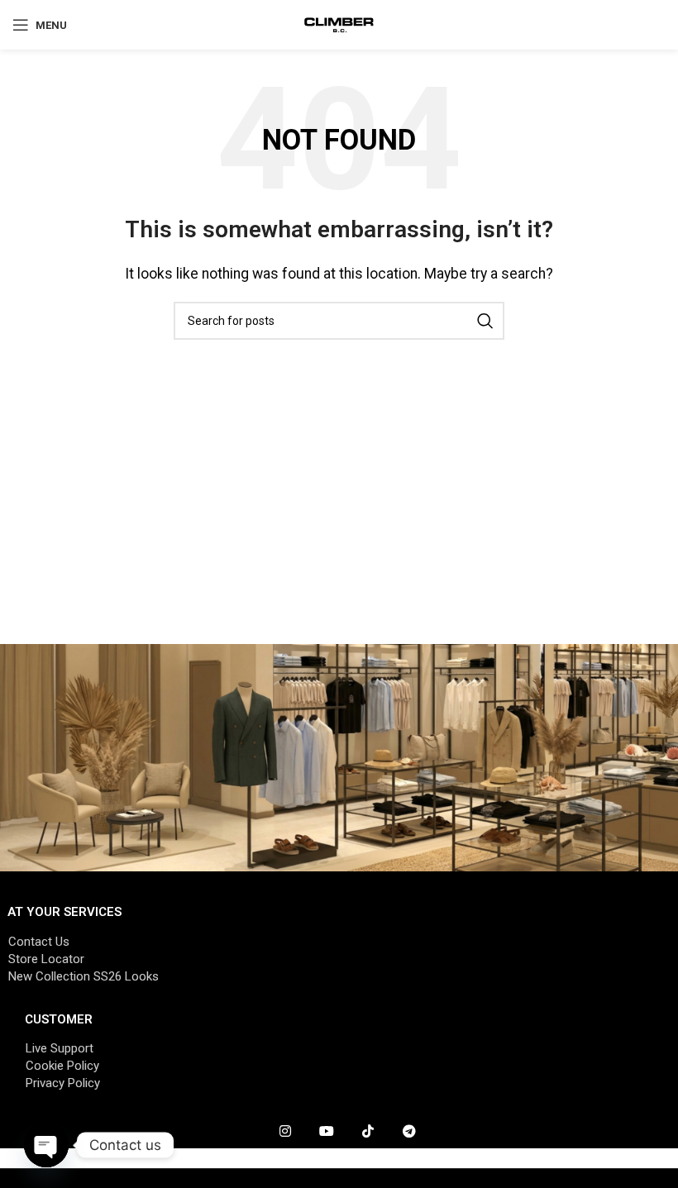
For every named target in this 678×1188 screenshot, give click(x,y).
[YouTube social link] (326, 1131)
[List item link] (339, 941)
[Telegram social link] (409, 1131)
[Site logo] (339, 23)
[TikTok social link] (367, 1131)
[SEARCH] (485, 321)
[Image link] (339, 756)
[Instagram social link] (285, 1131)
